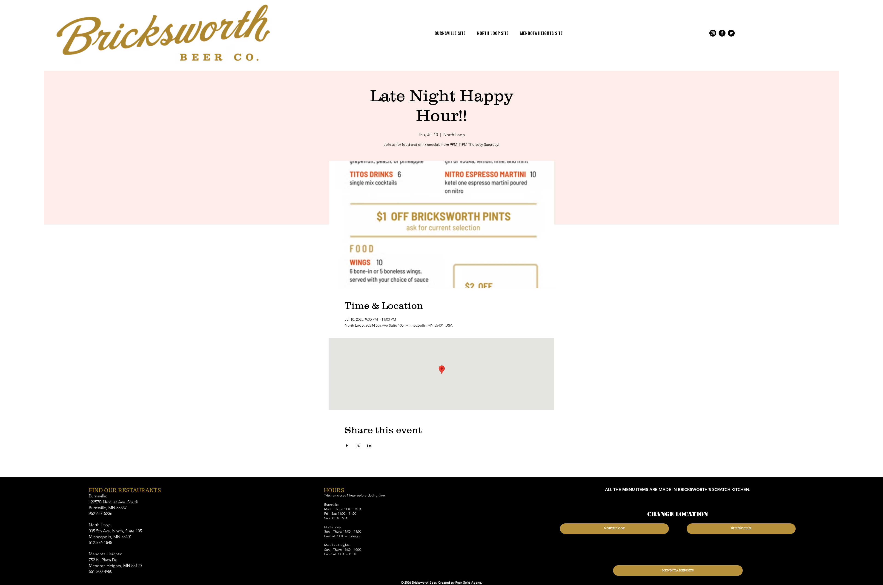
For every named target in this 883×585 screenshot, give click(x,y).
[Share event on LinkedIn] (369, 445)
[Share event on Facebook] (347, 445)
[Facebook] (722, 33)
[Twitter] (731, 33)
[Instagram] (712, 33)
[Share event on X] (358, 445)
